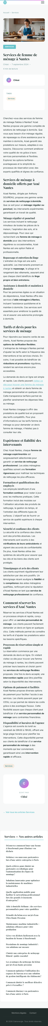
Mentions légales (19, 1013)
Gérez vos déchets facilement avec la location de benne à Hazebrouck (23, 937)
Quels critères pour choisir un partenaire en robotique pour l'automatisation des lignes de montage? (20, 870)
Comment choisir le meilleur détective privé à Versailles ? (24, 983)
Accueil (6, 12)
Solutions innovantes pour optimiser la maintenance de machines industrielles (23, 883)
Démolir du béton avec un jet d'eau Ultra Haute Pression (22, 916)
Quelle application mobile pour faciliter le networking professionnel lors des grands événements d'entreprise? (23, 896)
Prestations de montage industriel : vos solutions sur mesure (22, 945)
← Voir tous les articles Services (18, 812)
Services (15, 12)
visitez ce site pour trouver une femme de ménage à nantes (23, 384)
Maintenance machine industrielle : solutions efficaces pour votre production (22, 927)
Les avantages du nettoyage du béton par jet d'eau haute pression (23, 963)
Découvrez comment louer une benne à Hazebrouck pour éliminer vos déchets (23, 848)
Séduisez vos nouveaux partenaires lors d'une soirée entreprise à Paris (22, 858)
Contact (32, 1013)
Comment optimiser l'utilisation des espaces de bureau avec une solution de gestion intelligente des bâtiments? (23, 973)
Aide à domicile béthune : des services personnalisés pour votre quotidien (24, 907)
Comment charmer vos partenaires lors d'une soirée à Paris (22, 992)
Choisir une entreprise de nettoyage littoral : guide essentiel (22, 954)
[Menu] (42, 2)
